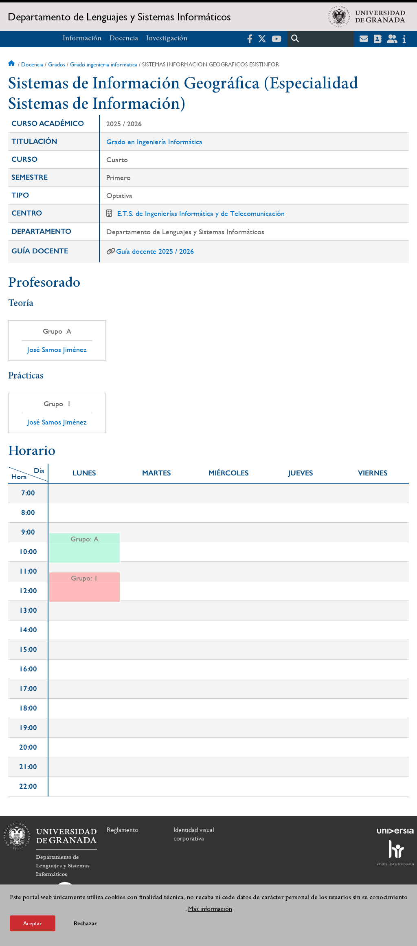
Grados (56, 64)
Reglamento (122, 830)
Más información (210, 909)
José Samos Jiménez (57, 349)
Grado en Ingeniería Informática (154, 141)
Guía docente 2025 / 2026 (155, 251)
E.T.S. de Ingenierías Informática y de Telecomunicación (201, 213)
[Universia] (395, 831)
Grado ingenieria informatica (103, 64)
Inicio (12, 64)
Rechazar (85, 923)
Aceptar (32, 923)
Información (82, 38)
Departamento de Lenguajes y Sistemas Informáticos (119, 16)
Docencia (124, 38)
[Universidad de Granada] (367, 17)
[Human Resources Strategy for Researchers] (395, 852)
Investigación (166, 38)
